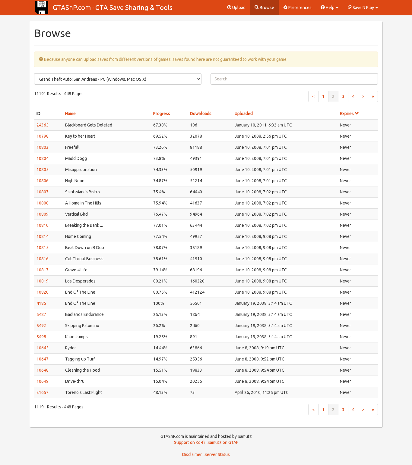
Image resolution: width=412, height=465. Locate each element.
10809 (42, 214)
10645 (42, 347)
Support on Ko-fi (189, 442)
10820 (42, 292)
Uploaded (244, 113)
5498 (41, 336)
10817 (42, 269)
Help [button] (330, 7)
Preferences (299, 7)
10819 (42, 281)
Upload (238, 7)
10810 (42, 225)
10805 (42, 169)
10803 (42, 147)
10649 (42, 381)
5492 (41, 325)
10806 (42, 180)
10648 (42, 370)
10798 (42, 136)
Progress (161, 113)
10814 (42, 236)
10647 (42, 359)
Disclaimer (192, 454)
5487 (41, 314)
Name (70, 113)
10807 (42, 191)
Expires (347, 113)
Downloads (200, 113)
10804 (42, 158)
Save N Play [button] (363, 7)
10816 (42, 258)
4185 (41, 303)
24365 (42, 125)
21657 (42, 392)
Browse (266, 7)
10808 (42, 203)
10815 (42, 247)
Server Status (217, 454)
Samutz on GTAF (223, 442)
